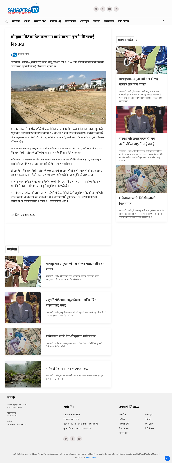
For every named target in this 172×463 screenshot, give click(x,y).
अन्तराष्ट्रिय (84, 21)
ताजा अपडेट (125, 40)
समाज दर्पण (70, 21)
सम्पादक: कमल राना (71, 419)
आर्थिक (27, 21)
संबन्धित (12, 249)
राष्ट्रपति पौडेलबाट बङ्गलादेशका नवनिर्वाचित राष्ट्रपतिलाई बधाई (137, 141)
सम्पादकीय (109, 21)
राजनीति (16, 21)
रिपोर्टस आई (55, 21)
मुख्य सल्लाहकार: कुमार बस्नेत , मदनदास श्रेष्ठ (80, 424)
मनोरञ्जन (96, 21)
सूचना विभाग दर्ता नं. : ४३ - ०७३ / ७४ (77, 428)
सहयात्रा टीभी (40, 21)
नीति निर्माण (123, 21)
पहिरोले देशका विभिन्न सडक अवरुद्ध (67, 368)
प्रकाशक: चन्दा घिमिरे (71, 415)
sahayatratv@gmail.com (16, 424)
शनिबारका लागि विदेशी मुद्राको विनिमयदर (71, 336)
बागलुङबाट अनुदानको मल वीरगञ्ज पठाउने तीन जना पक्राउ (139, 81)
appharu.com (91, 457)
